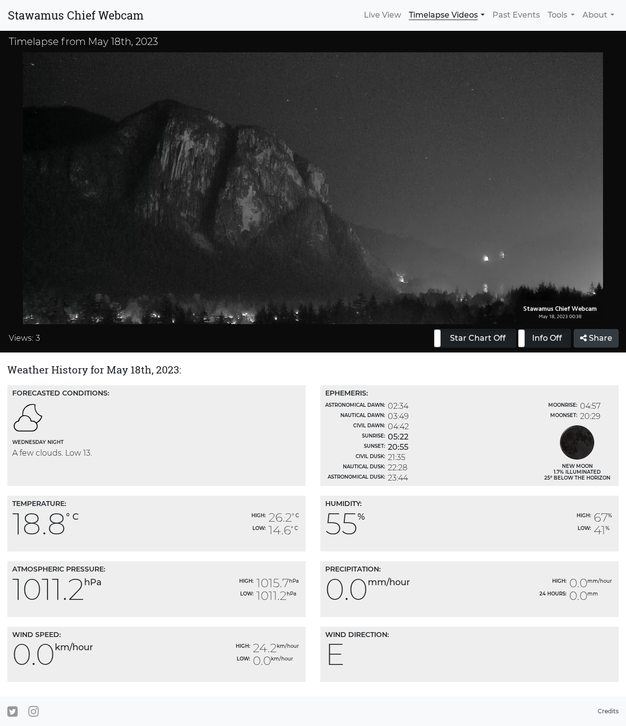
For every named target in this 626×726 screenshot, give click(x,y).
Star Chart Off (478, 338)
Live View (382, 15)
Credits (608, 711)
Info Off (547, 338)
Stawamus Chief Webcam (76, 15)
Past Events (516, 15)
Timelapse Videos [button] (443, 15)
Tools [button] (557, 15)
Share (599, 338)
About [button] (594, 15)
